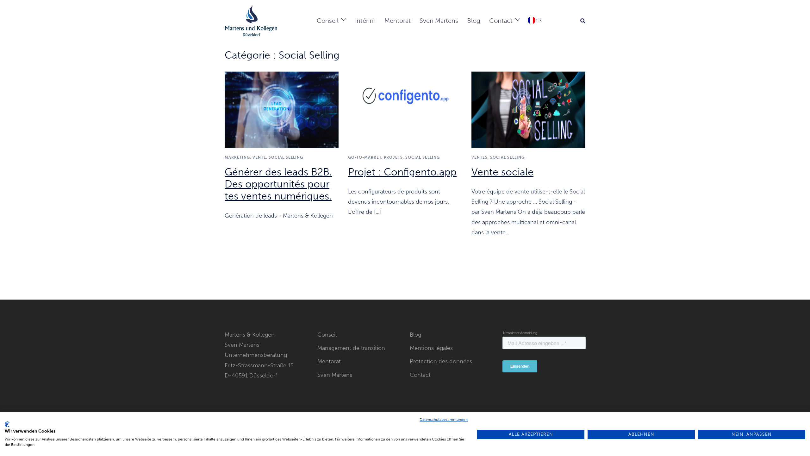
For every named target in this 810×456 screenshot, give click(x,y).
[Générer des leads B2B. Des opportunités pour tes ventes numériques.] (282, 109)
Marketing (237, 157)
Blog (473, 20)
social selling (286, 157)
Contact (501, 20)
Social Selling (422, 157)
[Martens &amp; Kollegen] (251, 20)
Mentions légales (431, 348)
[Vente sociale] (528, 109)
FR (538, 19)
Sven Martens (439, 20)
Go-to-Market (364, 157)
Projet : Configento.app (402, 172)
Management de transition (351, 348)
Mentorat (397, 20)
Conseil (328, 20)
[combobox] (535, 20)
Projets (393, 157)
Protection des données (441, 361)
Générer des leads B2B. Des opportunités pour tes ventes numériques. (278, 184)
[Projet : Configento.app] (405, 109)
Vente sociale (502, 172)
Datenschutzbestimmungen (444, 419)
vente (259, 157)
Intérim (365, 20)
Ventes (479, 157)
